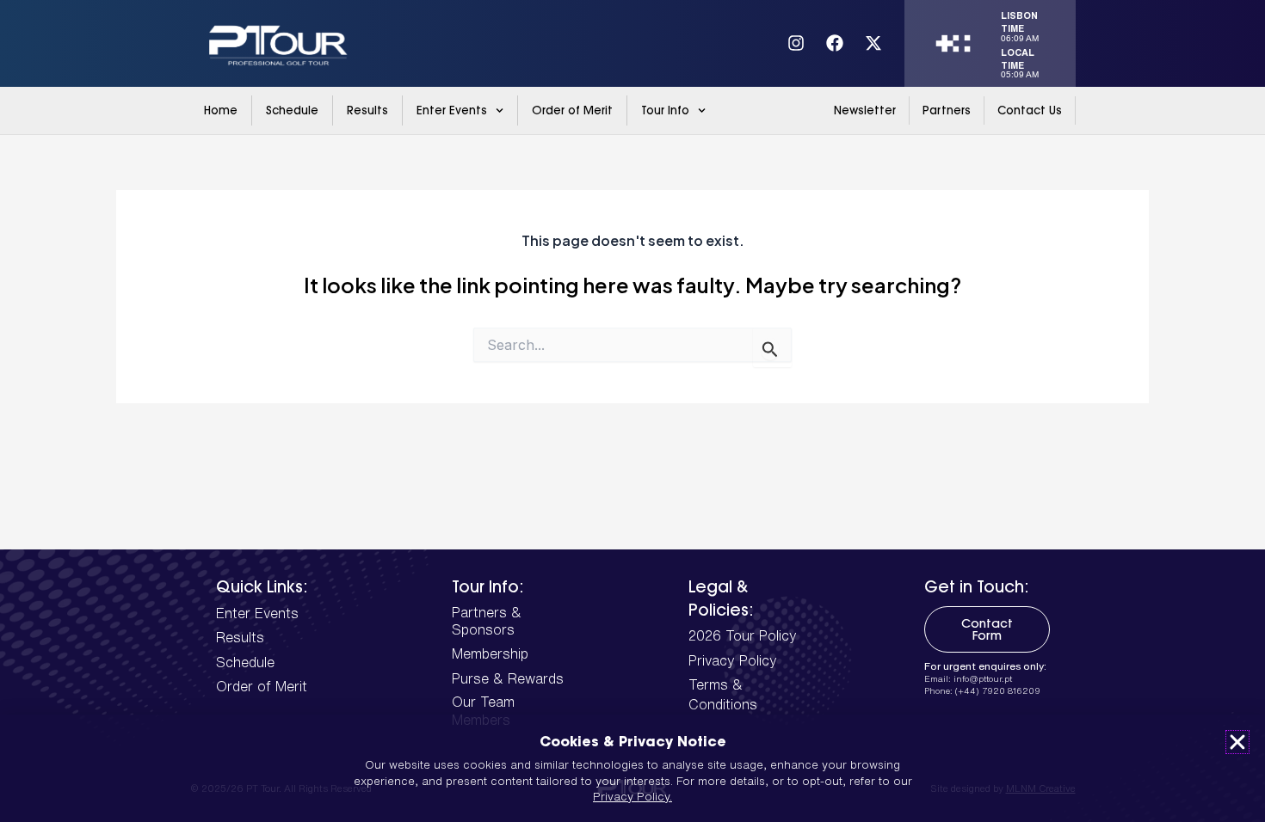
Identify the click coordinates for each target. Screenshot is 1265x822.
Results (367, 110)
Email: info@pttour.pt (968, 678)
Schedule (292, 110)
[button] (1237, 742)
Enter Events (452, 110)
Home (221, 110)
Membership (490, 653)
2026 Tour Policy (742, 635)
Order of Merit (572, 110)
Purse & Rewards (508, 678)
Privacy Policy (732, 660)
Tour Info (665, 110)
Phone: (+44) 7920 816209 (982, 690)
